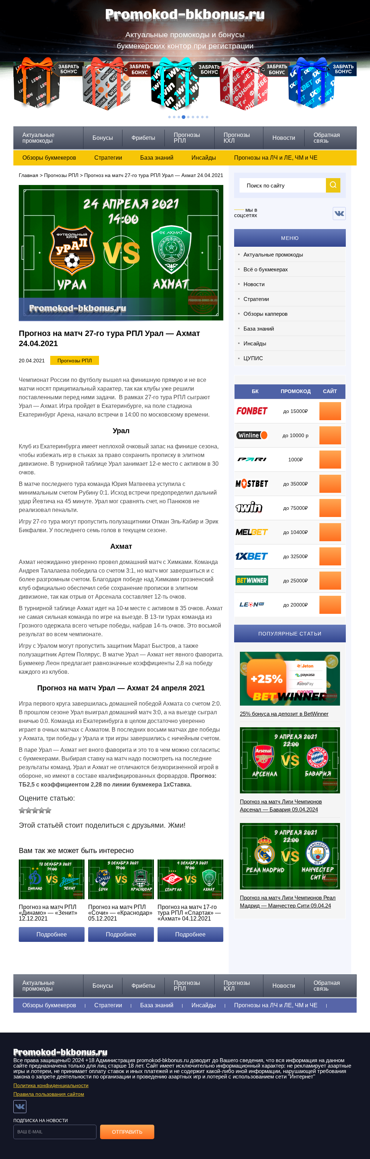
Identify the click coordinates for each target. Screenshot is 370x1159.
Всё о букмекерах (266, 269)
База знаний (156, 158)
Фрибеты (143, 138)
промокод (330, 484)
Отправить (127, 1132)
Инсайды (204, 158)
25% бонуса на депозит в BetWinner (284, 714)
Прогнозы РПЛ (187, 138)
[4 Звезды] (41, 810)
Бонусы (102, 138)
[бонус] (330, 407)
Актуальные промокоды (38, 138)
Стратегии (108, 158)
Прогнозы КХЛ (237, 138)
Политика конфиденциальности (51, 1085)
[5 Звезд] (48, 810)
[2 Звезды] (28, 810)
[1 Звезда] (22, 810)
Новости (283, 138)
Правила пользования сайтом (48, 1093)
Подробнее (51, 934)
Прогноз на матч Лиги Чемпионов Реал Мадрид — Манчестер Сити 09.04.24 (288, 902)
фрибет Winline (330, 435)
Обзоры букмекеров (49, 158)
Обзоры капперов (266, 314)
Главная (28, 175)
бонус (330, 411)
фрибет (330, 460)
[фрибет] (330, 456)
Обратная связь (327, 138)
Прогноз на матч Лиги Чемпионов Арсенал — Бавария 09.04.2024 (281, 805)
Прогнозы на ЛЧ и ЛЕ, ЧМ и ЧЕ (276, 158)
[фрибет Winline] (330, 432)
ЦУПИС (253, 358)
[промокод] (330, 480)
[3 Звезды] (35, 810)
